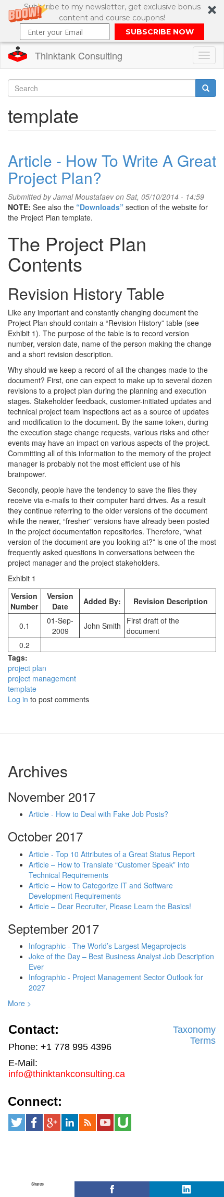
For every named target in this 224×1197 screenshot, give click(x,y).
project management (42, 678)
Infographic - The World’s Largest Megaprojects (107, 945)
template (22, 688)
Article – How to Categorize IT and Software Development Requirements (101, 890)
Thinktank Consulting (78, 55)
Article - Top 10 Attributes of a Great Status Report (112, 854)
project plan (27, 668)
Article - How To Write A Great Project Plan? (112, 169)
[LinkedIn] (187, 1189)
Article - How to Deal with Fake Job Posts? (98, 814)
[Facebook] (111, 1189)
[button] (112, 21)
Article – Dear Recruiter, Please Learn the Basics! (110, 906)
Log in (18, 699)
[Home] (18, 54)
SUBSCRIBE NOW (160, 31)
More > (19, 1003)
